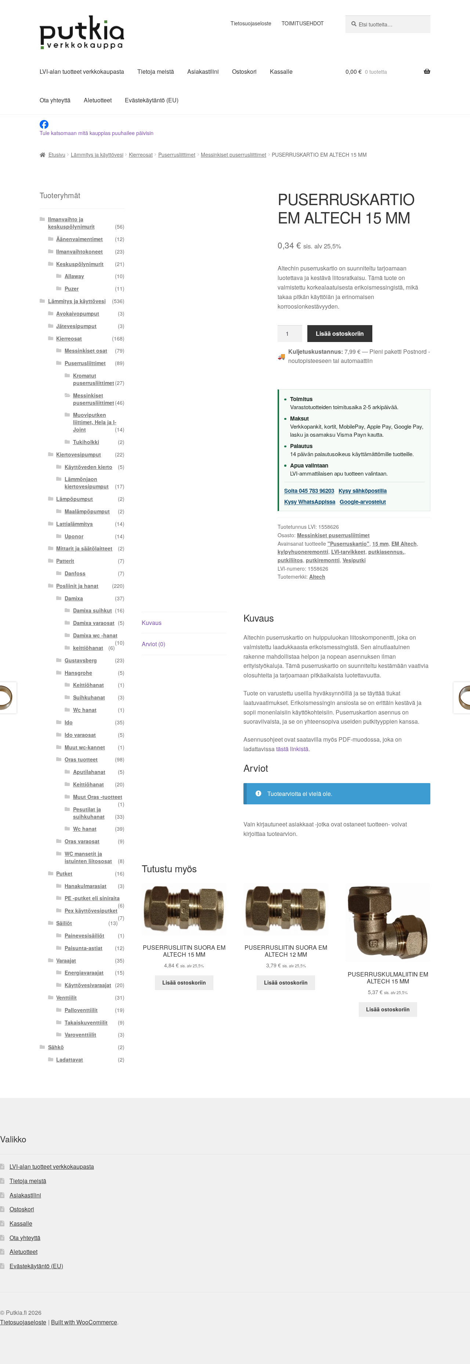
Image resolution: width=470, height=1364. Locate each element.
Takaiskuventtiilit (86, 1022)
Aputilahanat (89, 771)
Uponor (74, 536)
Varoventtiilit (80, 1034)
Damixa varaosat (94, 622)
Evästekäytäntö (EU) (151, 100)
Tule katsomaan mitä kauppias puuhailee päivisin (96, 133)
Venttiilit (66, 997)
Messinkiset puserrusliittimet (233, 154)
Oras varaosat (82, 841)
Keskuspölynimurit (80, 264)
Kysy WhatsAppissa (309, 502)
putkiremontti (323, 560)
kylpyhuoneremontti (303, 551)
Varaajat (66, 960)
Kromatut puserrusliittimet (93, 379)
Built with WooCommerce (84, 1322)
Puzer (72, 288)
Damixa (74, 598)
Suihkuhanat (89, 697)
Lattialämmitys (74, 523)
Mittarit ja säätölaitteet (84, 548)
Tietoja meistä (155, 71)
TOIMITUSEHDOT (303, 23)
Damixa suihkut (92, 610)
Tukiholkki (86, 441)
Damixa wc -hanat (95, 635)
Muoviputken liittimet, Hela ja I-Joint (94, 422)
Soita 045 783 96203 (309, 491)
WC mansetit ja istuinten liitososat (88, 857)
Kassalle (281, 71)
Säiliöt (64, 923)
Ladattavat (69, 1059)
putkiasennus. (386, 551)
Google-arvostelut (363, 502)
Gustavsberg (81, 660)
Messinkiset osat (86, 350)
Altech (317, 576)
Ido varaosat (80, 734)
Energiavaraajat (84, 972)
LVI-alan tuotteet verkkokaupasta (82, 71)
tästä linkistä (292, 749)
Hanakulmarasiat (85, 886)
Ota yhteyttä (55, 100)
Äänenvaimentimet (79, 239)
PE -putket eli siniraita (92, 898)
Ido (69, 722)
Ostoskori (244, 71)
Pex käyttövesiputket (91, 910)
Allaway (74, 276)
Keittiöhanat (88, 684)
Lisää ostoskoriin (340, 333)
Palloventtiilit (81, 1010)
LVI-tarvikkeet (348, 551)
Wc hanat (85, 709)
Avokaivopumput (77, 313)
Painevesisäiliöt (84, 935)
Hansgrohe (78, 672)
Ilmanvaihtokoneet (79, 251)
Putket (64, 873)
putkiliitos (290, 560)
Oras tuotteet (81, 759)
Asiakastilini (203, 71)
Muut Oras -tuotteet (97, 796)
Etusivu (56, 154)
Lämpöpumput (74, 498)
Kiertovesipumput (78, 454)
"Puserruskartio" (348, 543)
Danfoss (75, 573)
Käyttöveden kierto (88, 466)
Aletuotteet (98, 100)
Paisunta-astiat (83, 948)
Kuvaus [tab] (152, 622)
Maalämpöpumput (87, 511)
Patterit (65, 560)
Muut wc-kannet (85, 747)
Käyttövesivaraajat (88, 985)
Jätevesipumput (76, 326)
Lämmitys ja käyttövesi (97, 154)
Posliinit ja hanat (77, 585)
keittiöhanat (88, 647)
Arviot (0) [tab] (153, 644)
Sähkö (56, 1047)
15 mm (380, 543)
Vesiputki (354, 560)
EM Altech (404, 543)
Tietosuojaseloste (251, 23)
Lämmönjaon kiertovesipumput (87, 482)
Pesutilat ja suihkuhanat (89, 812)
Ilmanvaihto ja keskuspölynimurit (71, 222)
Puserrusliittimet (176, 154)
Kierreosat (141, 154)
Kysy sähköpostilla (363, 491)
